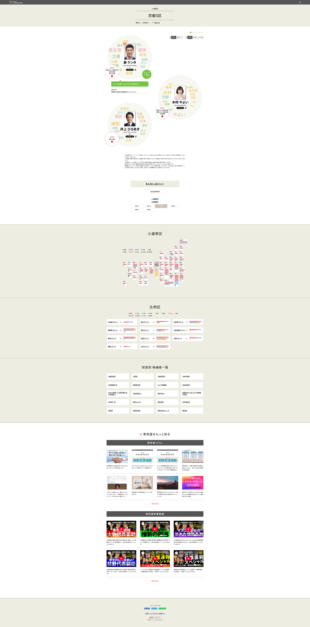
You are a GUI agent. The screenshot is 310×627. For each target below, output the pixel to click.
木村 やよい (180, 102)
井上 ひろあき (129, 129)
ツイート (154, 608)
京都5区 (137, 209)
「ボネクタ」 (171, 166)
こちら (155, 155)
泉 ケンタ (129, 62)
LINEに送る (163, 608)
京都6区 (149, 209)
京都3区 (161, 206)
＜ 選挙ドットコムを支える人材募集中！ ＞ (155, 613)
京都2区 (149, 206)
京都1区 (137, 206)
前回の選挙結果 (155, 191)
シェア (147, 608)
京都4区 (173, 206)
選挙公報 (157, 23)
